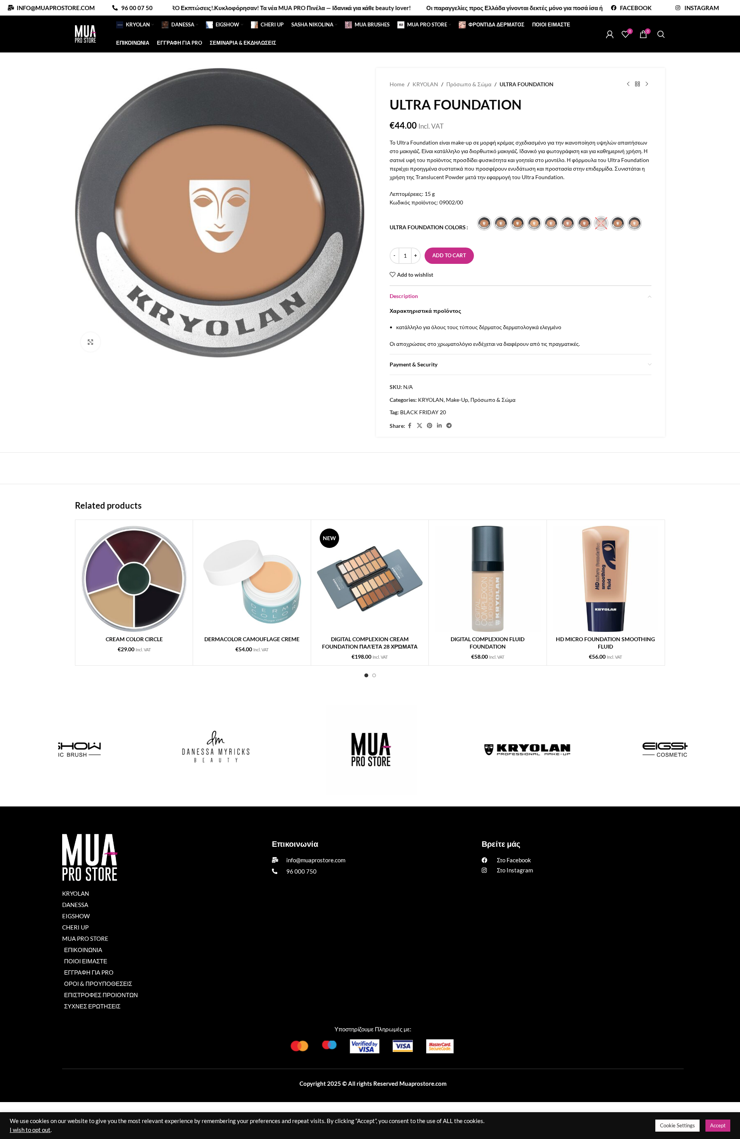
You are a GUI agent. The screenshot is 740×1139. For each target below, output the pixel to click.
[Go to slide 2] (374, 675)
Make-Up (457, 399)
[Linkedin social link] (439, 425)
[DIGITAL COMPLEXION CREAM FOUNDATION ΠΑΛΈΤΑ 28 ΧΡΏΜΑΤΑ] (370, 578)
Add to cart (449, 255)
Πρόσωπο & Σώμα (468, 84)
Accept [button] (718, 1125)
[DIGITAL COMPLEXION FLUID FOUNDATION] (487, 578)
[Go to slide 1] (366, 675)
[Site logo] (85, 33)
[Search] (661, 34)
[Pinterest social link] (430, 425)
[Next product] (646, 84)
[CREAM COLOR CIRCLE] (134, 578)
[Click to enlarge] (90, 342)
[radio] (484, 223)
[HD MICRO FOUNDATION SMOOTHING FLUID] (605, 578)
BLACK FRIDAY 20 (423, 412)
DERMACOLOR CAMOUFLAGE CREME (251, 639)
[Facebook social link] (409, 425)
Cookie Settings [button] (677, 1125)
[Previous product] (628, 84)
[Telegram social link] (449, 425)
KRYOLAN (425, 84)
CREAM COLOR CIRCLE (134, 639)
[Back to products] (637, 84)
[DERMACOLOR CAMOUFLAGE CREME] (252, 578)
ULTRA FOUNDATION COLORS (428, 227)
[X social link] (419, 425)
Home (397, 84)
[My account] (610, 34)
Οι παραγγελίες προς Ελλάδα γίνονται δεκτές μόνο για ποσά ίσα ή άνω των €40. (497, 7)
